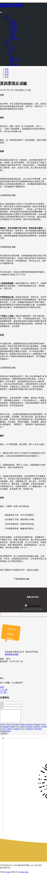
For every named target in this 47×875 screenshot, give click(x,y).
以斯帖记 (13, 31)
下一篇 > (3, 692)
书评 (11, 47)
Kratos (8, 872)
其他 (11, 57)
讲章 (7, 18)
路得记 (12, 36)
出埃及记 (13, 29)
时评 (11, 52)
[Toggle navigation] (1, 12)
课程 (7, 42)
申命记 (12, 21)
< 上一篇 (3, 690)
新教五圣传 (14, 60)
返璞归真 (13, 65)
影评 (11, 49)
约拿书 (12, 34)
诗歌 (11, 62)
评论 (7, 44)
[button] (2, 687)
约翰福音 (13, 26)
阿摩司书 (13, 24)
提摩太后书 (14, 39)
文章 (7, 54)
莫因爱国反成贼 (11, 654)
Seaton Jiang (24, 872)
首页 (7, 16)
